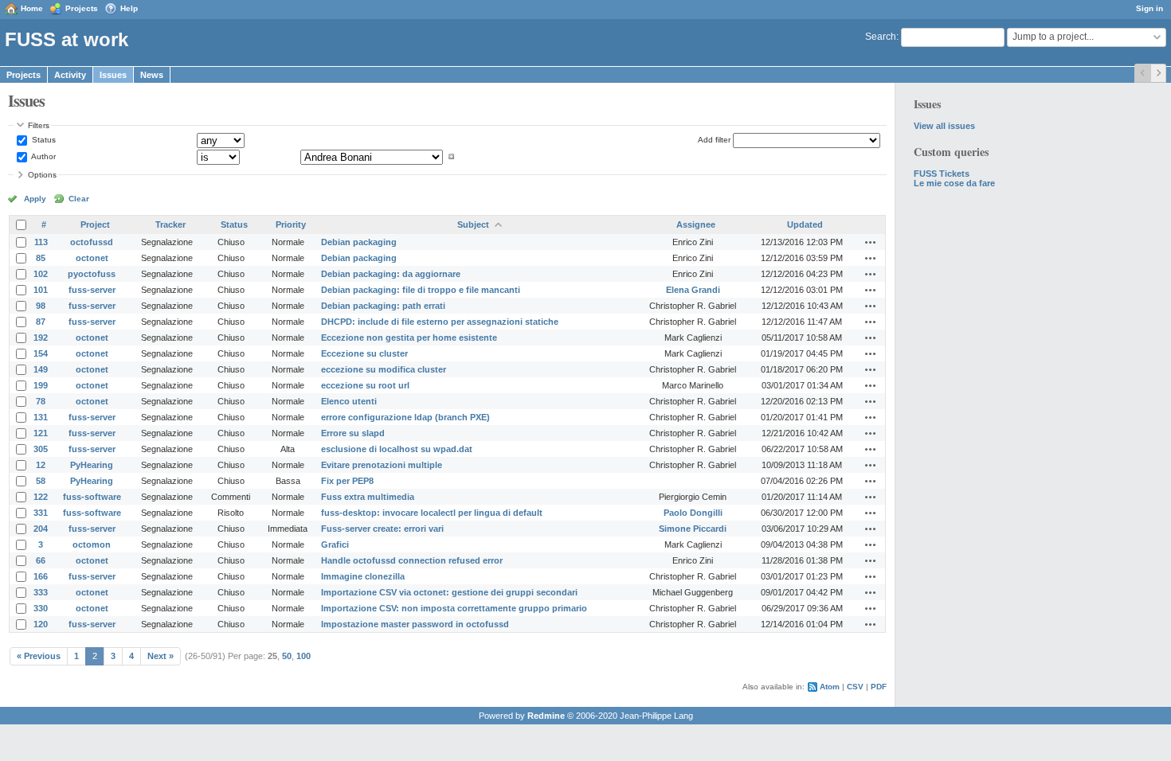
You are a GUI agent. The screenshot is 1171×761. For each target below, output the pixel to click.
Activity (70, 75)
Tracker (170, 224)
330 (40, 608)
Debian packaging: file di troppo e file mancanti (420, 290)
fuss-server (92, 290)
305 (40, 449)
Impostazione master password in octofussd (415, 624)
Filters (38, 125)
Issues (113, 75)
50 (287, 656)
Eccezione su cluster (364, 353)
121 (40, 433)
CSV (855, 686)
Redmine (546, 715)
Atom (830, 686)
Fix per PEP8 (347, 481)
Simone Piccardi (692, 528)
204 (40, 528)
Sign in (1149, 8)
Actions (870, 242)
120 (40, 624)
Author (42, 156)
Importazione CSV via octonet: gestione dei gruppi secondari (449, 592)
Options (42, 174)
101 (40, 290)
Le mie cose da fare (954, 183)
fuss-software (92, 496)
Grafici (335, 544)
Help (129, 8)
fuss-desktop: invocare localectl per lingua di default (431, 512)
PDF (879, 686)
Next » (160, 656)
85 (40, 258)
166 (40, 576)
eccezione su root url (365, 385)
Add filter (714, 139)
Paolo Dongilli (693, 512)
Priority (291, 224)
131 (40, 417)
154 (40, 353)
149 (40, 369)
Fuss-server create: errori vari (382, 528)
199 (40, 385)
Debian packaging (359, 242)
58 (40, 481)
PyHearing (91, 465)
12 (40, 465)
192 (40, 337)
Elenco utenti (349, 401)
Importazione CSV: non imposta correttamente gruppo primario (454, 608)
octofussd (91, 242)
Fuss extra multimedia (367, 496)
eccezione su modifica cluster (383, 369)
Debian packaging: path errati (383, 305)
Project (95, 224)
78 (40, 401)
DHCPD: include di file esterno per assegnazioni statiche (439, 321)
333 (40, 592)
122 (40, 496)
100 (303, 656)
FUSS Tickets (941, 173)
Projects (81, 8)
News (151, 75)
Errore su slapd (353, 433)
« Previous (39, 656)
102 (40, 274)
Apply (35, 198)
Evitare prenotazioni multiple (381, 465)
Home (32, 8)
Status (42, 139)
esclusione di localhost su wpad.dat (396, 449)
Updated (805, 224)
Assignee (695, 224)
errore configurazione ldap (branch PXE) (405, 417)
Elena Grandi (693, 290)
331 (40, 512)
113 (41, 242)
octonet (92, 258)
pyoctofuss (92, 274)
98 (40, 305)
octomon (91, 544)
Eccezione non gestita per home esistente (409, 337)
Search (880, 36)
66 (40, 560)
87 (40, 321)
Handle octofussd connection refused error (412, 560)
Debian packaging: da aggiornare (390, 274)
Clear (79, 198)
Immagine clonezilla (363, 576)
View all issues (944, 126)
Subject (473, 224)
